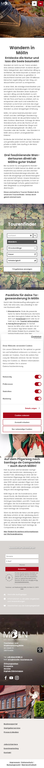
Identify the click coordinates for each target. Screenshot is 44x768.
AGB (31, 580)
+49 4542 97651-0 (14, 657)
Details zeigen (31, 408)
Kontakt (7, 752)
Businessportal (10, 724)
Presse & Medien (11, 732)
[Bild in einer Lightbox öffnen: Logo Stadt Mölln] (15, 635)
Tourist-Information (29, 321)
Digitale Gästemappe (13, 671)
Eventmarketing (11, 748)
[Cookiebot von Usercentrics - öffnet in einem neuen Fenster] (31, 337)
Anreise (7, 668)
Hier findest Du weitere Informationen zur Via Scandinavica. (21, 532)
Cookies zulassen (22, 415)
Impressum (15, 762)
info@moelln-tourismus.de (20, 659)
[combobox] (22, 235)
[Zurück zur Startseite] (6, 3)
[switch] (38, 384)
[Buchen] (40, 3)
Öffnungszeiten (11, 664)
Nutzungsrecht (13, 765)
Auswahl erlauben (22, 422)
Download (20, 319)
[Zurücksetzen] (31, 236)
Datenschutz (27, 762)
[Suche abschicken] (35, 235)
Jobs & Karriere (11, 744)
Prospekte (8, 666)
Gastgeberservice (12, 728)
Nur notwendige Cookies (22, 429)
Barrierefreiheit (29, 765)
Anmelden (22, 569)
